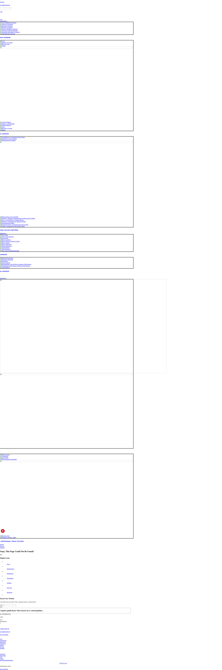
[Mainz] (83, 372)
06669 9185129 (4, 628)
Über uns (9, 588)
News (8, 564)
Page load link (4, 669)
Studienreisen (10, 569)
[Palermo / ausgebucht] (6, 258)
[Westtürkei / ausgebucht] (8, 23)
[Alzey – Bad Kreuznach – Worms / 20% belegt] (5, 454)
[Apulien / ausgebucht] (2, 41)
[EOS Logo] (63, 663)
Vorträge (9, 583)
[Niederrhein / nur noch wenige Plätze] (12, 137)
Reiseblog (9, 592)
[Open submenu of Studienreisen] (7, 21)
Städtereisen (10, 573)
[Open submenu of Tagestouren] (6, 278)
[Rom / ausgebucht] (4, 235)
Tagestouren (10, 578)
